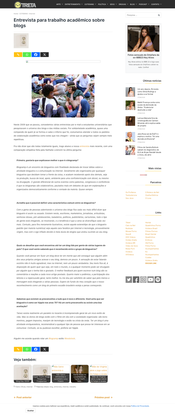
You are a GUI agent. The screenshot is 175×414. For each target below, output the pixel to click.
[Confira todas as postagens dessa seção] (63, 62)
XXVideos (130, 254)
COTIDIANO (23, 14)
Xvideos (129, 252)
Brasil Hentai (150, 234)
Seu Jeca (129, 198)
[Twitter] (129, 282)
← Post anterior (23, 397)
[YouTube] (150, 282)
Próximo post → (104, 397)
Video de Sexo (132, 246)
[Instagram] (143, 282)
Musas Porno (131, 231)
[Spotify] (158, 282)
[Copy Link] (18, 54)
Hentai (148, 222)
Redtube (129, 228)
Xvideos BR (130, 243)
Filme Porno (150, 246)
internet (66, 387)
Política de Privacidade (140, 406)
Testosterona (131, 195)
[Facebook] (36, 54)
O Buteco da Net (152, 192)
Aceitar (30, 410)
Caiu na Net (130, 225)
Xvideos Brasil (151, 228)
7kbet (128, 222)
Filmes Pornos (151, 231)
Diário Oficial (20, 387)
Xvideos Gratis (151, 260)
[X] (44, 54)
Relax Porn (130, 249)
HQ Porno (149, 243)
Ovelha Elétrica (151, 195)
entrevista (84, 146)
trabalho (73, 387)
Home (16, 14)
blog (51, 387)
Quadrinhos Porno (153, 225)
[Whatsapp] (27, 54)
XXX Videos (130, 237)
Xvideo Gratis (131, 240)
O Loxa (148, 198)
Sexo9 (128, 234)
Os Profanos (131, 192)
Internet (32, 14)
